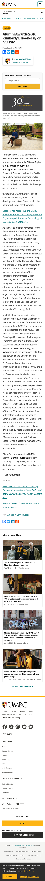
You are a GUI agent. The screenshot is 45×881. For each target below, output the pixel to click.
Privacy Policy (28, 871)
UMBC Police (7, 804)
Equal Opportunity (23, 851)
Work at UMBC (7, 772)
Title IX (23, 855)
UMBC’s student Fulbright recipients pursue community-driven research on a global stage (21, 673)
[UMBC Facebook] (5, 726)
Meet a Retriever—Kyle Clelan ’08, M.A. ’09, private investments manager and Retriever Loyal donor (21, 598)
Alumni (7, 28)
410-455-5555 (18, 804)
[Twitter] (8, 52)
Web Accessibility (34, 855)
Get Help (5, 792)
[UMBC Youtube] (24, 726)
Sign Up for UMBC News (22, 835)
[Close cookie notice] (42, 865)
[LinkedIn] (12, 52)
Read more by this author (21, 63)
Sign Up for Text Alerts (10, 808)
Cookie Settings (11, 855)
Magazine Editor (23, 59)
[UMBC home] (9, 4)
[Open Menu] (40, 4)
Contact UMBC (7, 788)
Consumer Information (23, 859)
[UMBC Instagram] (17, 726)
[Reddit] (17, 52)
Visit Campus (7, 768)
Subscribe (22, 86)
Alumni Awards (22, 515)
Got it (10, 877)
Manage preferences (29, 877)
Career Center (7, 751)
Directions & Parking (11, 718)
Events (4, 755)
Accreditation (8, 851)
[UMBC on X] (11, 726)
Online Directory (8, 784)
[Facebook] (4, 52)
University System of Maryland (23, 845)
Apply (23, 823)
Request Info (22, 816)
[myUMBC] (8, 733)
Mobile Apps (6, 759)
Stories (4, 764)
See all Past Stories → (22, 686)
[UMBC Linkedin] (31, 726)
